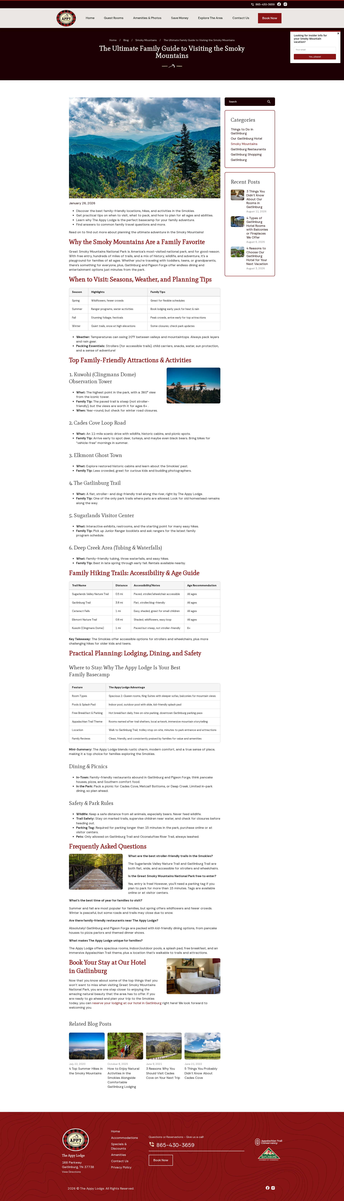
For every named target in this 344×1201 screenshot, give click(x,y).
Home (90, 18)
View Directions (71, 1171)
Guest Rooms (113, 18)
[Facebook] (279, 4)
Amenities (118, 1155)
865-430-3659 (262, 4)
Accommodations (124, 1138)
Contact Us (240, 18)
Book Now (269, 18)
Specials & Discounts (119, 1146)
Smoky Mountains (146, 40)
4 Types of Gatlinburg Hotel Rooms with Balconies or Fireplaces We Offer (257, 228)
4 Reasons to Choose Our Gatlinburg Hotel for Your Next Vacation (257, 256)
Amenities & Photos (147, 18)
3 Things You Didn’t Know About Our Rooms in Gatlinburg (255, 199)
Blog (126, 40)
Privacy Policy (121, 1167)
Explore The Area (210, 18)
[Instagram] (285, 4)
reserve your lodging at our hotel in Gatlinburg (126, 1003)
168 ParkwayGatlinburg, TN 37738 (78, 1164)
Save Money (179, 18)
